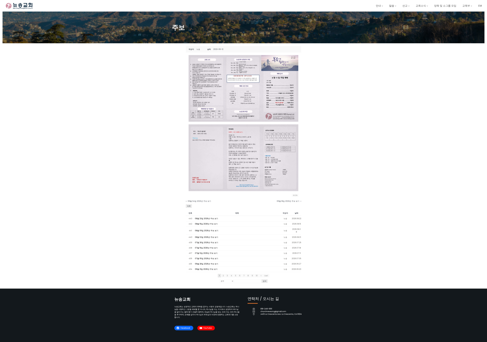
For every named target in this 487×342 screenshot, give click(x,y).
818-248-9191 (266, 308)
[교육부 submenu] (471, 5)
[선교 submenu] (409, 5)
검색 (264, 281)
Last (266, 275)
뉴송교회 (182, 299)
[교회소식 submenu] (427, 5)
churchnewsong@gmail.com (273, 311)
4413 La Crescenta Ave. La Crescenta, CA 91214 (281, 314)
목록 (189, 206)
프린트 (295, 195)
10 (257, 275)
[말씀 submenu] (395, 5)
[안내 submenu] (382, 5)
